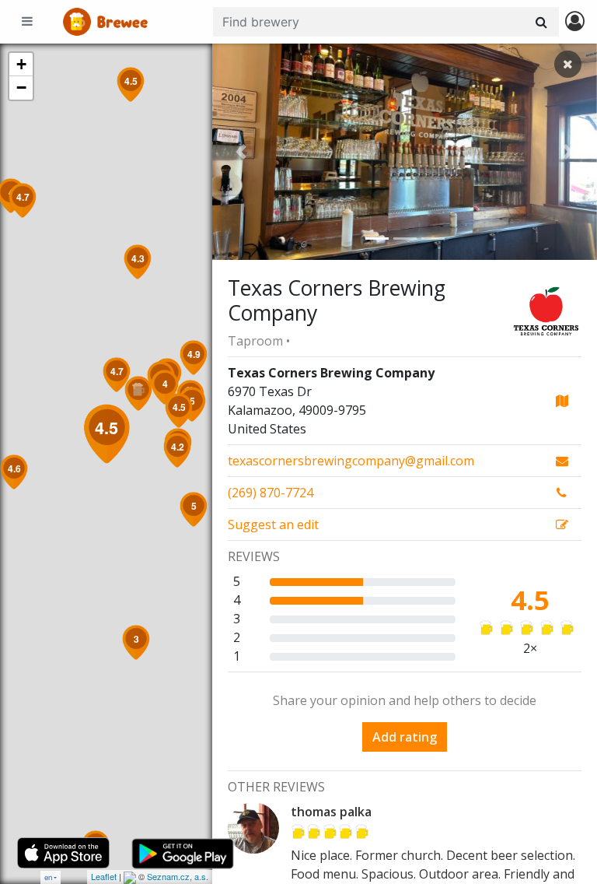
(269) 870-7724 (270, 492)
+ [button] (21, 64)
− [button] (21, 87)
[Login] (575, 22)
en (48, 877)
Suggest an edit (273, 524)
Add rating (404, 736)
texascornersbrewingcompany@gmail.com (351, 460)
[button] (241, 152)
